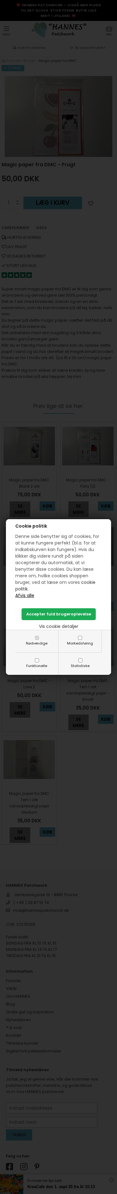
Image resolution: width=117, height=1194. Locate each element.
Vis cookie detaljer (58, 626)
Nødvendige (36, 643)
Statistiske (80, 665)
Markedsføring (80, 643)
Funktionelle (36, 665)
